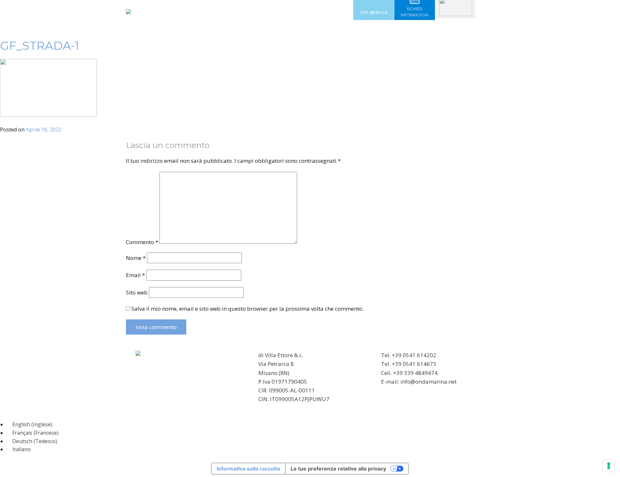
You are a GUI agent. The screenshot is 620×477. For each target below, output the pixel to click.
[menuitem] (29, 424)
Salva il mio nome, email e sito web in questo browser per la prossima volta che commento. (247, 308)
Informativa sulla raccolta (248, 468)
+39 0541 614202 (414, 355)
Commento (142, 241)
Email (135, 275)
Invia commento (156, 327)
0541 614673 (419, 364)
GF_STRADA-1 (39, 45)
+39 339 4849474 (415, 373)
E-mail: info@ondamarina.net (419, 381)
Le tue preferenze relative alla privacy (338, 468)
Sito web (137, 292)
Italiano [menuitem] (21, 449)
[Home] (128, 11)
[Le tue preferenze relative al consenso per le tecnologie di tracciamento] (609, 466)
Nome (136, 258)
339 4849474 (373, 12)
